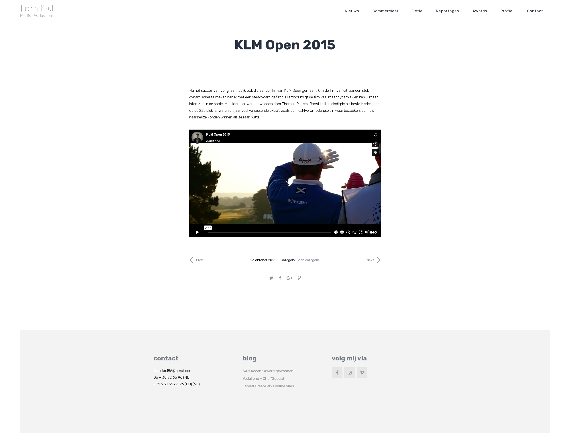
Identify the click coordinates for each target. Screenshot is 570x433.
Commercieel (385, 11)
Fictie (417, 11)
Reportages (447, 11)
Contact (535, 11)
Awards (479, 11)
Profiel (507, 11)
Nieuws (352, 11)
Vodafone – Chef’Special (263, 378)
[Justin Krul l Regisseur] (36, 11)
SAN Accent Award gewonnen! (268, 371)
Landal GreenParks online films (268, 386)
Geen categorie (308, 260)
